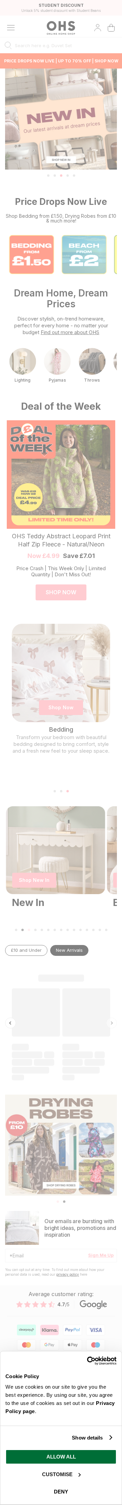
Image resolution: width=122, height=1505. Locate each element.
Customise (57, 1474)
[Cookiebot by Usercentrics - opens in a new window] (88, 1360)
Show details (87, 1438)
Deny (61, 1491)
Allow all (61, 1457)
